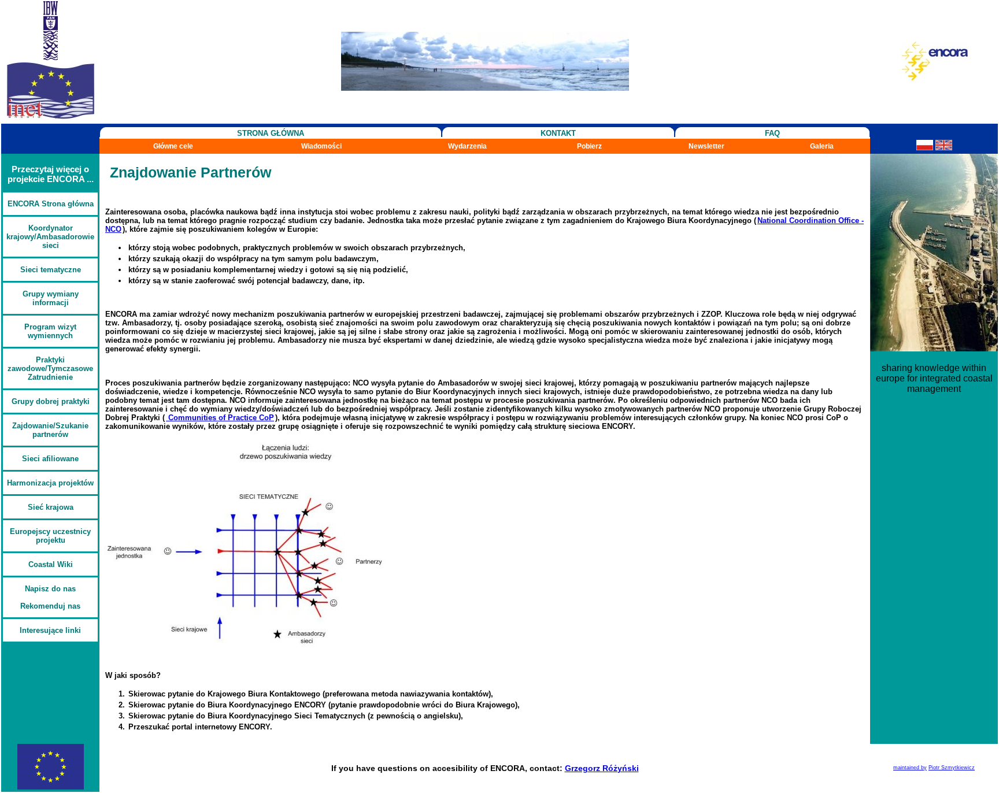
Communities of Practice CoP (220, 417)
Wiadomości (321, 146)
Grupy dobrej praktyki (51, 401)
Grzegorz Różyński (602, 768)
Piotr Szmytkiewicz (951, 767)
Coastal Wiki (50, 564)
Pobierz (589, 146)
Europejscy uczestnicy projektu (50, 535)
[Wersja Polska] (924, 147)
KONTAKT (558, 133)
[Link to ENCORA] (934, 78)
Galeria (822, 146)
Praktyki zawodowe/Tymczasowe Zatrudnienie (50, 368)
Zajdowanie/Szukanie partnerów (50, 430)
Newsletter (706, 146)
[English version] (943, 147)
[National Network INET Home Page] (50, 118)
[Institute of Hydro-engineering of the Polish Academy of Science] (50, 57)
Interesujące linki (50, 630)
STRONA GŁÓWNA (270, 133)
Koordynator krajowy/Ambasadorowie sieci (50, 237)
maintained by (910, 767)
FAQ (772, 133)
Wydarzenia (467, 146)
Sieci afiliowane (50, 458)
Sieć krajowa (50, 507)
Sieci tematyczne (50, 269)
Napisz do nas (50, 588)
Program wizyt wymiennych (50, 331)
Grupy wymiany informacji (51, 298)
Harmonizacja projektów (50, 483)
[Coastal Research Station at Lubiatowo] (485, 87)
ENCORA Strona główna (51, 203)
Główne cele (173, 146)
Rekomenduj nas (50, 606)
